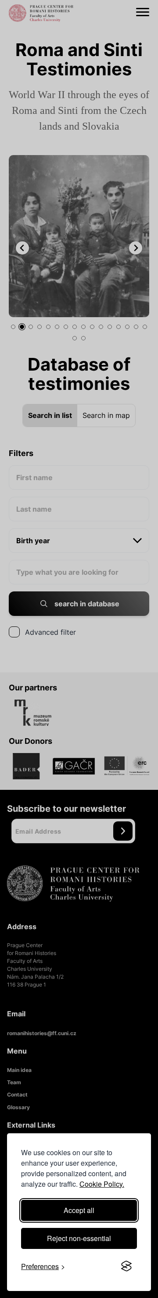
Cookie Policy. (101, 1184)
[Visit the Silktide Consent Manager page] (126, 1266)
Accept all (79, 1210)
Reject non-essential (79, 1238)
